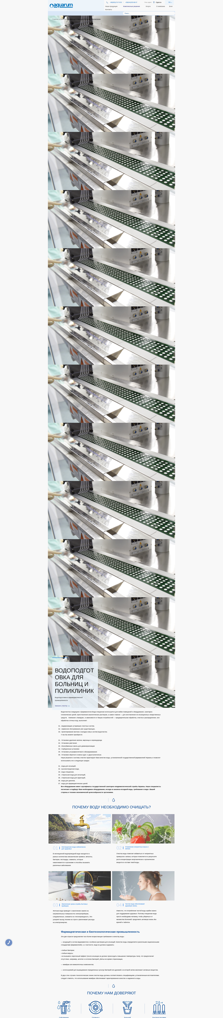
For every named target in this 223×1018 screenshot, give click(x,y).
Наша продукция (111, 6)
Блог (171, 6)
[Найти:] (149, 13)
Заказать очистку (61, 706)
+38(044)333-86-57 (131, 2)
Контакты (108, 9)
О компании (160, 6)
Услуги (148, 6)
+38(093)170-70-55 (116, 2)
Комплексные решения (131, 6)
